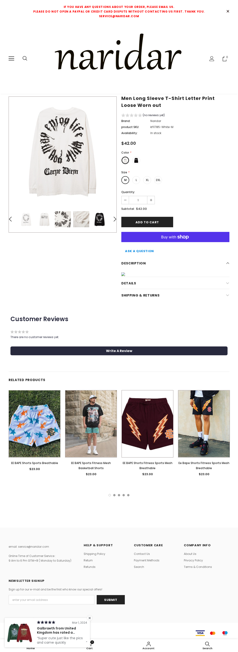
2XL (158, 180)
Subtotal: (128, 209)
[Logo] (119, 58)
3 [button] (119, 495)
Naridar (155, 121)
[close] (227, 11)
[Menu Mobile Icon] (11, 58)
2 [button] (114, 495)
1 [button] (110, 495)
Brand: (125, 121)
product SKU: (130, 127)
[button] (143, 116)
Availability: (129, 133)
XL (147, 180)
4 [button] (123, 495)
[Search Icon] (25, 58)
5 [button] (128, 495)
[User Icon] (211, 58)
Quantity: (128, 192)
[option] (62, 150)
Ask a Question (139, 251)
